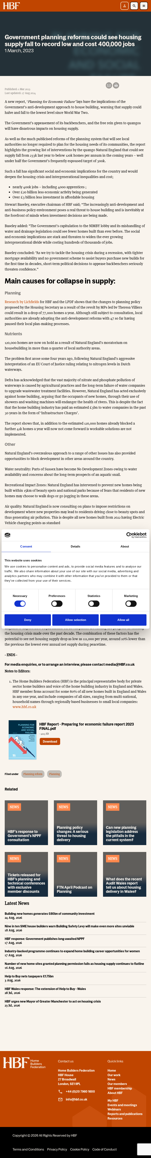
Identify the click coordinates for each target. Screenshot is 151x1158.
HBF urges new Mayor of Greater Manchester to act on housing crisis (53, 1001)
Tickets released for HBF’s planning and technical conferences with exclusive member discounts (26, 883)
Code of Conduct (104, 1149)
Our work (114, 1075)
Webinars (114, 1109)
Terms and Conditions (28, 1149)
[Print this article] (116, 85)
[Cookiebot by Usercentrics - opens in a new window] (129, 535)
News (111, 1079)
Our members (117, 1084)
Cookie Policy (79, 1149)
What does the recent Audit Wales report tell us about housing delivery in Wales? (124, 885)
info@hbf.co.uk (76, 1099)
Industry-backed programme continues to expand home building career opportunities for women (72, 951)
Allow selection (75, 619)
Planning (54, 774)
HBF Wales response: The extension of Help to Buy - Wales (45, 989)
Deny (27, 619)
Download (50, 741)
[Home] (24, 1067)
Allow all (123, 619)
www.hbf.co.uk (24, 707)
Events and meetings (122, 1105)
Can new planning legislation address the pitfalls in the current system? (122, 833)
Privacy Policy (57, 1149)
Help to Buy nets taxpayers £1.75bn (29, 976)
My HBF (113, 1100)
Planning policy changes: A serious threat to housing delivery (72, 833)
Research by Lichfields (22, 302)
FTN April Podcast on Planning (74, 889)
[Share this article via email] (109, 85)
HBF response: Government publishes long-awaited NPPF (45, 939)
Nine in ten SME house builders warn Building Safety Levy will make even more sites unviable (69, 926)
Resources (115, 1118)
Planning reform (32, 774)
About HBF (115, 1093)
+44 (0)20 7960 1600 (80, 1091)
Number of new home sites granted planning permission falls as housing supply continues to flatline (74, 964)
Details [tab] (75, 546)
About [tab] (125, 546)
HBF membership (120, 1088)
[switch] (57, 603)
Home (112, 1070)
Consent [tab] (26, 546)
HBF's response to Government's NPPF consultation (24, 835)
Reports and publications (125, 1114)
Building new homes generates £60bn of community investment (50, 914)
